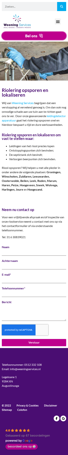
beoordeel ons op (20, 446)
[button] (58, 21)
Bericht (6, 302)
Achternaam (10, 260)
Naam (5, 247)
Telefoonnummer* (13, 288)
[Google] (63, 418)
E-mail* (6, 274)
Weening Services (23, 103)
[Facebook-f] (56, 418)
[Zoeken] (61, 6)
